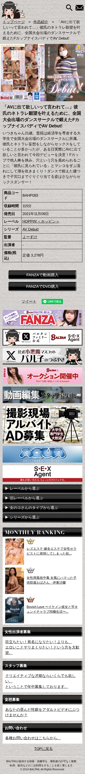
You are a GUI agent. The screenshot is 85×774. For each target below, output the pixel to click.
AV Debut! (30, 229)
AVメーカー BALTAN (20, 10)
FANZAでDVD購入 (42, 286)
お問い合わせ (79, 8)
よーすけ (29, 237)
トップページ (14, 22)
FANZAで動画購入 (42, 274)
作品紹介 (40, 22)
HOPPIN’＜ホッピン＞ (41, 221)
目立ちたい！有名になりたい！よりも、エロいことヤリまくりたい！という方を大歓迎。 (42, 647)
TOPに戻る (43, 749)
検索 (69, 8)
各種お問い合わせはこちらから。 (33, 738)
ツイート (29, 301)
